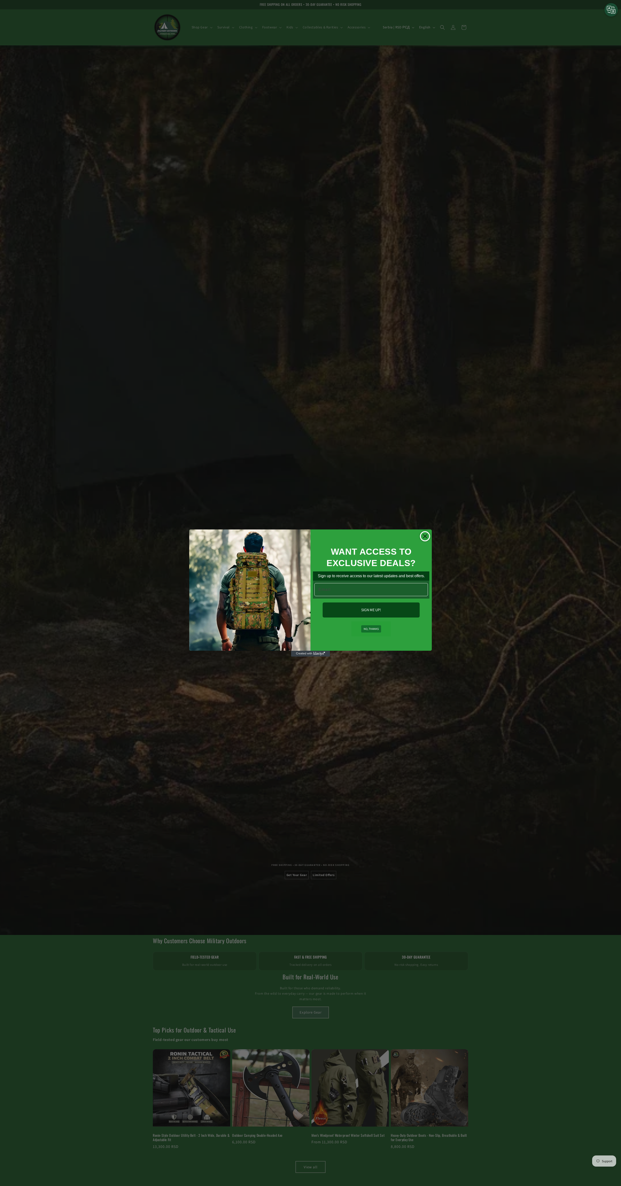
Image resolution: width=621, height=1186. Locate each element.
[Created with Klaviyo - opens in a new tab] (310, 654)
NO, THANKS (371, 629)
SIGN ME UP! (371, 609)
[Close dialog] (425, 536)
